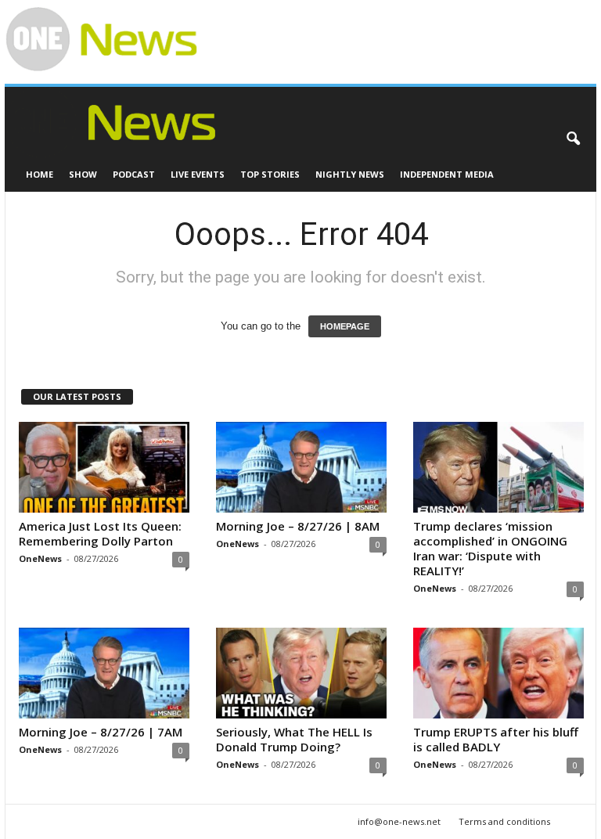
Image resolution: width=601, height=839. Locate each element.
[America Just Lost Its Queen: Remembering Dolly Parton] (104, 467)
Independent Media (447, 174)
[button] (573, 139)
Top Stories (270, 174)
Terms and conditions (504, 821)
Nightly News (349, 174)
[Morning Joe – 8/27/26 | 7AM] (104, 673)
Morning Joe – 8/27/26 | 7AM (100, 732)
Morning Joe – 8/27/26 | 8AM (298, 526)
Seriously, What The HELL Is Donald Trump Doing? (294, 739)
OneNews (40, 558)
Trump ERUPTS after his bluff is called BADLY (495, 739)
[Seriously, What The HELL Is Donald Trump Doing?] (301, 673)
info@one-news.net (399, 821)
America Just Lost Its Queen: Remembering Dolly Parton (100, 533)
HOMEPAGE (344, 326)
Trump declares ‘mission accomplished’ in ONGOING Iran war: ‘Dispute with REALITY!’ (490, 548)
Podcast (134, 174)
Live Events (198, 174)
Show (83, 174)
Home (39, 174)
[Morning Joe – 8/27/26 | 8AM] (301, 467)
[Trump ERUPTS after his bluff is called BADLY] (498, 673)
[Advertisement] (382, 24)
